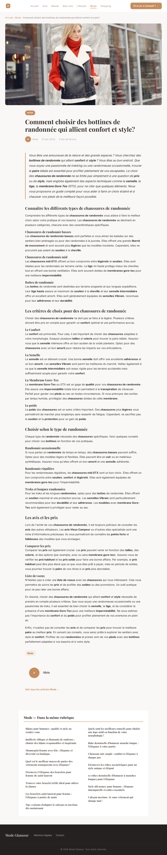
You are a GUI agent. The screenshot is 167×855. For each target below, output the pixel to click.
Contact (60, 835)
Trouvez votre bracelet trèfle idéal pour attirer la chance (52, 784)
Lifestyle (81, 5)
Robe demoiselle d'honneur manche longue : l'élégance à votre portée (113, 744)
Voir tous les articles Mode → (42, 689)
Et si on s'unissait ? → (146, 5)
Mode (93, 5)
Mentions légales (43, 835)
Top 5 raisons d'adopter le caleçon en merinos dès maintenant (51, 806)
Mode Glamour (17, 835)
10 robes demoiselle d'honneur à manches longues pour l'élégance (112, 777)
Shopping (105, 5)
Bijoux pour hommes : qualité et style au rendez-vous (48, 730)
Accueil (34, 5)
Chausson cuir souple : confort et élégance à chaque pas (113, 755)
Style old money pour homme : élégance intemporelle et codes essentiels (111, 788)
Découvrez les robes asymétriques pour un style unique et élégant (112, 766)
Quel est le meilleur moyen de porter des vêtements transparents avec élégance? (49, 763)
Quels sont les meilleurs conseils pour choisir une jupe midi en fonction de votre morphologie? (114, 732)
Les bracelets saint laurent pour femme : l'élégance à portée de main (49, 795)
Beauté (55, 5)
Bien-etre (68, 5)
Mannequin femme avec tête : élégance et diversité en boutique (49, 752)
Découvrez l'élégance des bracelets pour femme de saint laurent (48, 773)
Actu (44, 5)
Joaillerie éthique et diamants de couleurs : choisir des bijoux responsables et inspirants (51, 741)
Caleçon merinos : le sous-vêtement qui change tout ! (110, 799)
